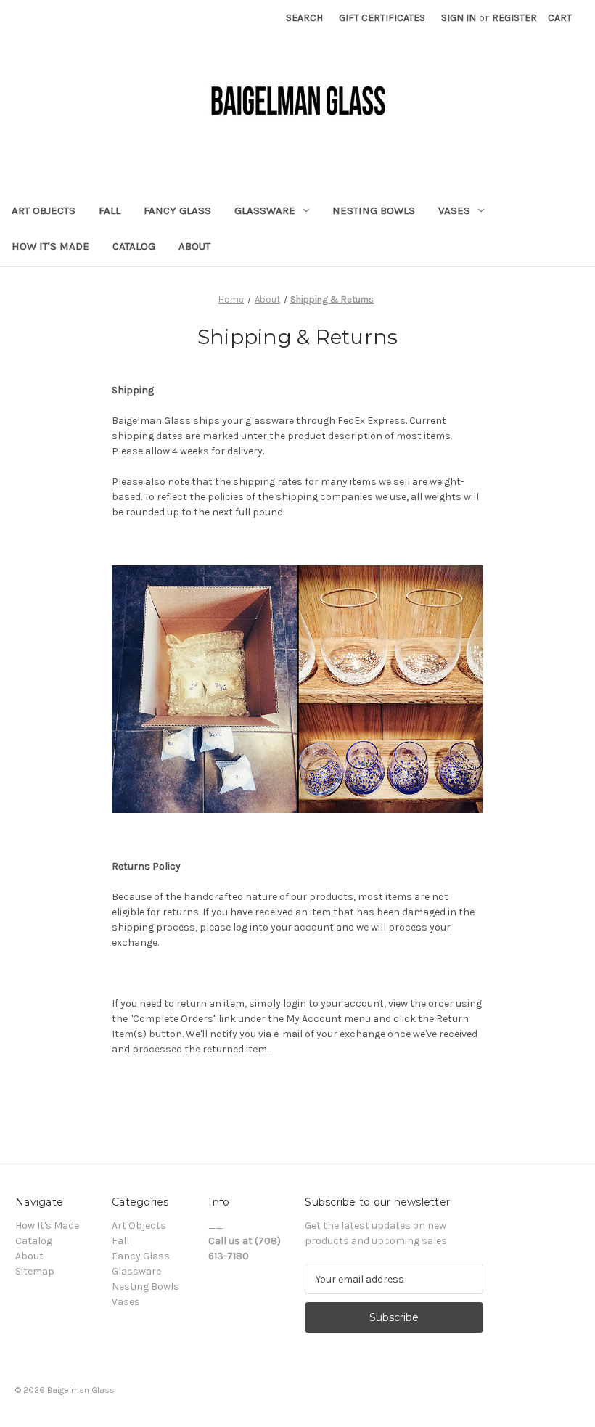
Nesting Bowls (373, 210)
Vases (454, 210)
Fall (109, 210)
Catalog (133, 246)
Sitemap (34, 1271)
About (194, 246)
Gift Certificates (382, 18)
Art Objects (43, 210)
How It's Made (50, 246)
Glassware (264, 210)
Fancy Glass (177, 210)
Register (514, 18)
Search (304, 18)
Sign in (458, 18)
